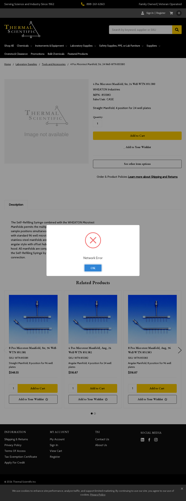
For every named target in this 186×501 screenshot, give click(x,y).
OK (93, 268)
